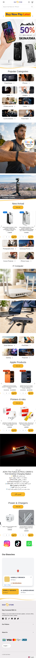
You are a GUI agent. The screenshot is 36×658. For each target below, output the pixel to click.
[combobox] (18, 7)
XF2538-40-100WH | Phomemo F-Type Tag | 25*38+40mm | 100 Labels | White (9, 424)
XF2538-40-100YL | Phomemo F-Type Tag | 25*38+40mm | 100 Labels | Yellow (26, 424)
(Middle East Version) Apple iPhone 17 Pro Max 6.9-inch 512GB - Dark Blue (26, 387)
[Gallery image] (18, 14)
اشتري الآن (18, 494)
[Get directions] (31, 577)
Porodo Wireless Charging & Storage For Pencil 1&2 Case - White (26, 527)
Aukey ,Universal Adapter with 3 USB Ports (10, 527)
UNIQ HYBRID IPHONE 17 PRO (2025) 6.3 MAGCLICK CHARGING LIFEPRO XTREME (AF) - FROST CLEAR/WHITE (26, 229)
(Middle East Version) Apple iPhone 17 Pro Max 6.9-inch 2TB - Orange (9, 387)
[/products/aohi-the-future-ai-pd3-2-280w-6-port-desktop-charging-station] (18, 450)
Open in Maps (7, 585)
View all (18, 207)
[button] (3, 2)
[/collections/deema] (18, 44)
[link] (29, 2)
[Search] (32, 6)
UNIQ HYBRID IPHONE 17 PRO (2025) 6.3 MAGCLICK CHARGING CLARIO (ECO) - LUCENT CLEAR (9, 229)
